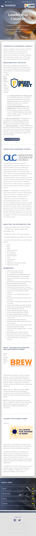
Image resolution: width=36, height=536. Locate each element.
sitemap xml (16, 526)
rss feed (22, 526)
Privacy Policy (14, 523)
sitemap (9, 526)
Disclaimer (22, 523)
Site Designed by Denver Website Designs (18, 532)
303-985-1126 (27, 2)
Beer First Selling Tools (12, 139)
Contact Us (10, 2)
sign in (27, 526)
